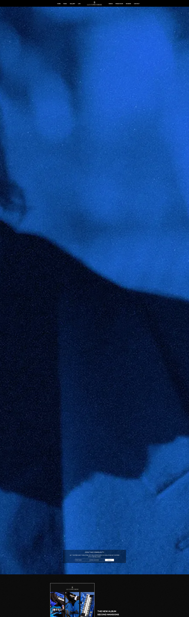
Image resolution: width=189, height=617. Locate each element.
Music (65, 3)
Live (79, 3)
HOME (59, 3)
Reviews (128, 3)
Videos (111, 3)
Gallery (72, 3)
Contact (137, 3)
